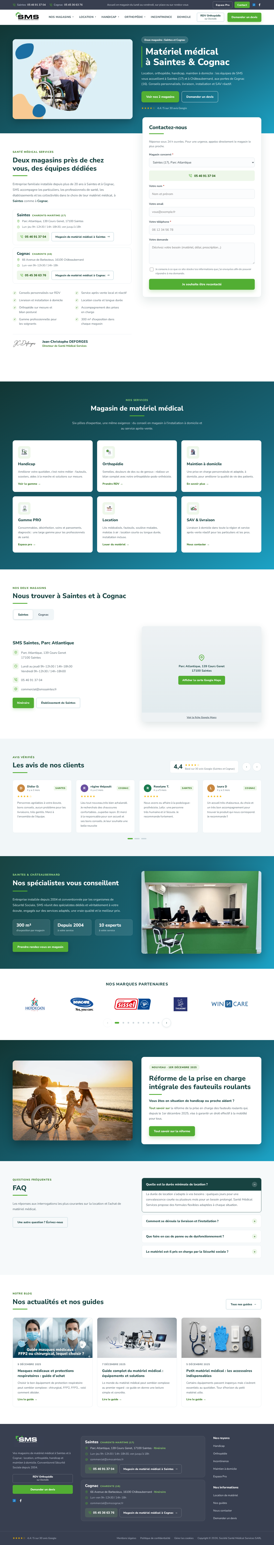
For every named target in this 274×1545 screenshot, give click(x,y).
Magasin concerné (161, 154)
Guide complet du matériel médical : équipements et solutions (132, 1373)
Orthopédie (135, 17)
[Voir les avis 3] (143, 838)
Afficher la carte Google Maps (201, 680)
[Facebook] (259, 5)
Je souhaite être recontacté (202, 284)
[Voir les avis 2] (137, 838)
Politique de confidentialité (155, 1538)
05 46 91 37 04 (31, 5)
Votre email (156, 204)
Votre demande (158, 240)
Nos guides (220, 1503)
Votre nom (156, 186)
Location (87, 17)
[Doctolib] (254, 5)
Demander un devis (244, 17)
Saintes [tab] (23, 615)
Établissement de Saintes (58, 703)
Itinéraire (23, 703)
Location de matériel (225, 1495)
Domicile (184, 17)
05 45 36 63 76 (68, 5)
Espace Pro (222, 5)
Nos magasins (61, 17)
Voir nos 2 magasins (160, 97)
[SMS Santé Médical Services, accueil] (28, 17)
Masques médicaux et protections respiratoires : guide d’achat (46, 1373)
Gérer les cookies (184, 1538)
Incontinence (161, 17)
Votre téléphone (160, 222)
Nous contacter (222, 1510)
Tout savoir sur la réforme (172, 1131)
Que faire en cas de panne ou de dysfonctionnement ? (201, 1236)
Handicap (110, 17)
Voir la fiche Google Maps (201, 717)
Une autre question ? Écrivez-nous (40, 1222)
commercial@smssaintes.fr (107, 1459)
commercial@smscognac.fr (106, 1503)
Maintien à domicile (225, 1469)
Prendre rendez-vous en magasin (40, 947)
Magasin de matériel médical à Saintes (82, 237)
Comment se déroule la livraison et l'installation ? (201, 1221)
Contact (242, 5)
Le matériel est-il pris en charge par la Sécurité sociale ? (201, 1251)
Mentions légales (126, 1538)
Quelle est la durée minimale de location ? (201, 1184)
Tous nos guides (244, 1304)
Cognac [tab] (43, 615)
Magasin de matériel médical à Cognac (82, 275)
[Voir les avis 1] (130, 838)
